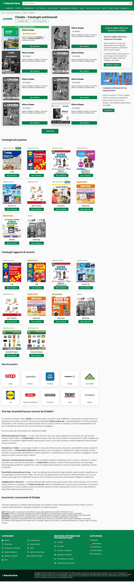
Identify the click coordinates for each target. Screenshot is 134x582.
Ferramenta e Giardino (69, 8)
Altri (6, 560)
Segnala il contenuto (64, 554)
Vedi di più (50, 131)
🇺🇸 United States (96, 550)
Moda (82, 8)
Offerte (18, 8)
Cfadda (25, 13)
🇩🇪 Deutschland (95, 543)
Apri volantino (34, 46)
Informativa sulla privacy (66, 563)
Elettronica (41, 8)
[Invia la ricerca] (130, 3)
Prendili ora (108, 110)
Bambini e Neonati (11, 556)
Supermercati (28, 8)
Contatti (60, 542)
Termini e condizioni (64, 550)
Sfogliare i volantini (112, 65)
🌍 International (95, 554)
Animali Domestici (36, 556)
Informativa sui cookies (65, 559)
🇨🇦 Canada (94, 540)
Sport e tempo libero (110, 8)
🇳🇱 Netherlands (95, 547)
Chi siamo (60, 546)
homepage (9, 8)
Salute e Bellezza (93, 8)
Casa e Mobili (53, 8)
